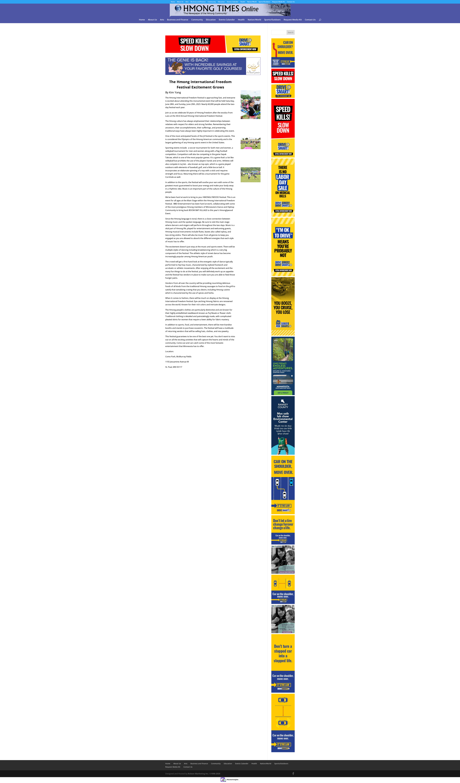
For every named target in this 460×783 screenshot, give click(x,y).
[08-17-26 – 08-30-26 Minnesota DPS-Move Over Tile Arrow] (283, 67)
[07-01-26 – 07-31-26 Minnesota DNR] (283, 394)
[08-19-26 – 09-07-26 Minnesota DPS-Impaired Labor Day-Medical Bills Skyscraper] (283, 216)
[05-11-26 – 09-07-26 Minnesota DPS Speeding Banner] (213, 51)
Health (242, 2)
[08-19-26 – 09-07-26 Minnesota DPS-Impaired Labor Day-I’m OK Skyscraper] (283, 275)
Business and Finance (198, 2)
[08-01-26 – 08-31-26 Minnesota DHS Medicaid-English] (283, 573)
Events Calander (232, 2)
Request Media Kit (278, 2)
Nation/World (251, 2)
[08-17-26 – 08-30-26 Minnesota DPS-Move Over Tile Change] (283, 543)
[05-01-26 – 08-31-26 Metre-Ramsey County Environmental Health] (283, 454)
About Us (180, 2)
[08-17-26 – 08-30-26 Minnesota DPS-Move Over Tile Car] (283, 603)
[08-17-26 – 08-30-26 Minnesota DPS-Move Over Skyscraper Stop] (283, 692)
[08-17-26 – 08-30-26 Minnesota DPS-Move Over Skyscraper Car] (283, 751)
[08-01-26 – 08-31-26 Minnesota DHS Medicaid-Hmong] (283, 632)
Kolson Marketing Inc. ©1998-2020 (204, 773)
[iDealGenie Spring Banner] (213, 73)
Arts (187, 2)
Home (173, 2)
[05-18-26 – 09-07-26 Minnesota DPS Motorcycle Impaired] (283, 335)
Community (212, 2)
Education (221, 2)
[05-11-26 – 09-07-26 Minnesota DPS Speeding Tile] (283, 97)
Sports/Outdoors (264, 2)
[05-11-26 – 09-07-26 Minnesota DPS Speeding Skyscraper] (283, 156)
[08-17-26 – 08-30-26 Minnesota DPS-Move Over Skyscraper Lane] (283, 513)
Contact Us (291, 2)
